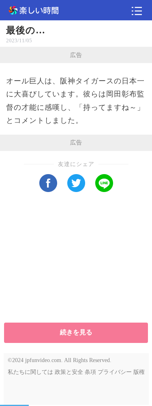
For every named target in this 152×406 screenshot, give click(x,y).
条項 (90, 372)
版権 (139, 372)
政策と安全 (69, 372)
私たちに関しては (30, 372)
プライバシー (115, 372)
